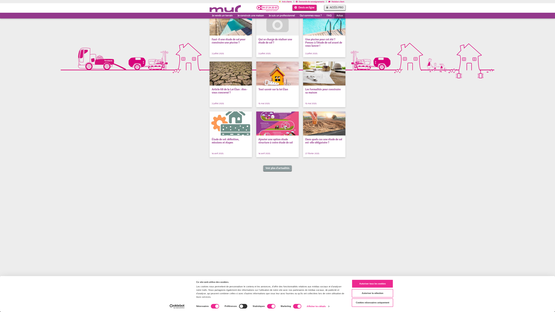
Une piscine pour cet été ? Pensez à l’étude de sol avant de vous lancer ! (323, 42)
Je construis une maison (251, 15)
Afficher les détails (316, 306)
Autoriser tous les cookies (372, 283)
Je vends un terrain (222, 15)
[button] (277, 168)
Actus (339, 15)
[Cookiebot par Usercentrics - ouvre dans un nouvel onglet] (177, 306)
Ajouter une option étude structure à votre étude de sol (275, 141)
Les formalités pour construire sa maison (323, 91)
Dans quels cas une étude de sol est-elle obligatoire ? (323, 141)
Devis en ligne (306, 7)
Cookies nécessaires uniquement (372, 302)
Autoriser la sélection (372, 293)
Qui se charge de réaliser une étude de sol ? (275, 41)
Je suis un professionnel (282, 15)
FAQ (329, 15)
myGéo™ (225, 8)
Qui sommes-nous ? (311, 15)
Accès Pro (336, 7)
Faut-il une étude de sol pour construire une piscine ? (228, 41)
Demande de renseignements (311, 1)
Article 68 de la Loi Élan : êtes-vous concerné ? (230, 91)
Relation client (337, 1)
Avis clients (287, 1)
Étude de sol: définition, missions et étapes (225, 141)
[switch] (243, 306)
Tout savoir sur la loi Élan (273, 89)
